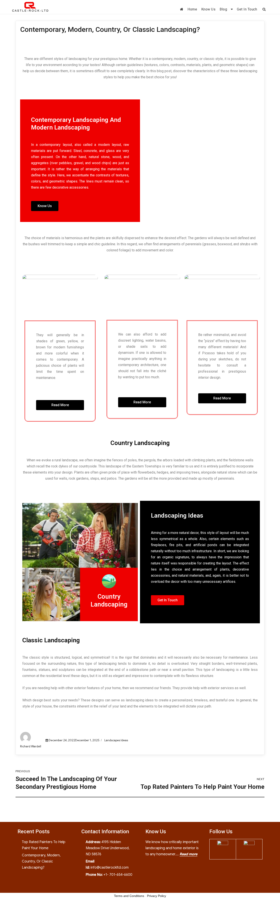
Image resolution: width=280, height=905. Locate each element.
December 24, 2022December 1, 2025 (74, 740)
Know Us (208, 9)
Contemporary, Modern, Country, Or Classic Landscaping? (41, 861)
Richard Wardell (30, 746)
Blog (223, 9)
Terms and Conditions (129, 896)
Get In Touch (247, 9)
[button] (44, 206)
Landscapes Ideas (116, 740)
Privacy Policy (156, 896)
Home (192, 9)
